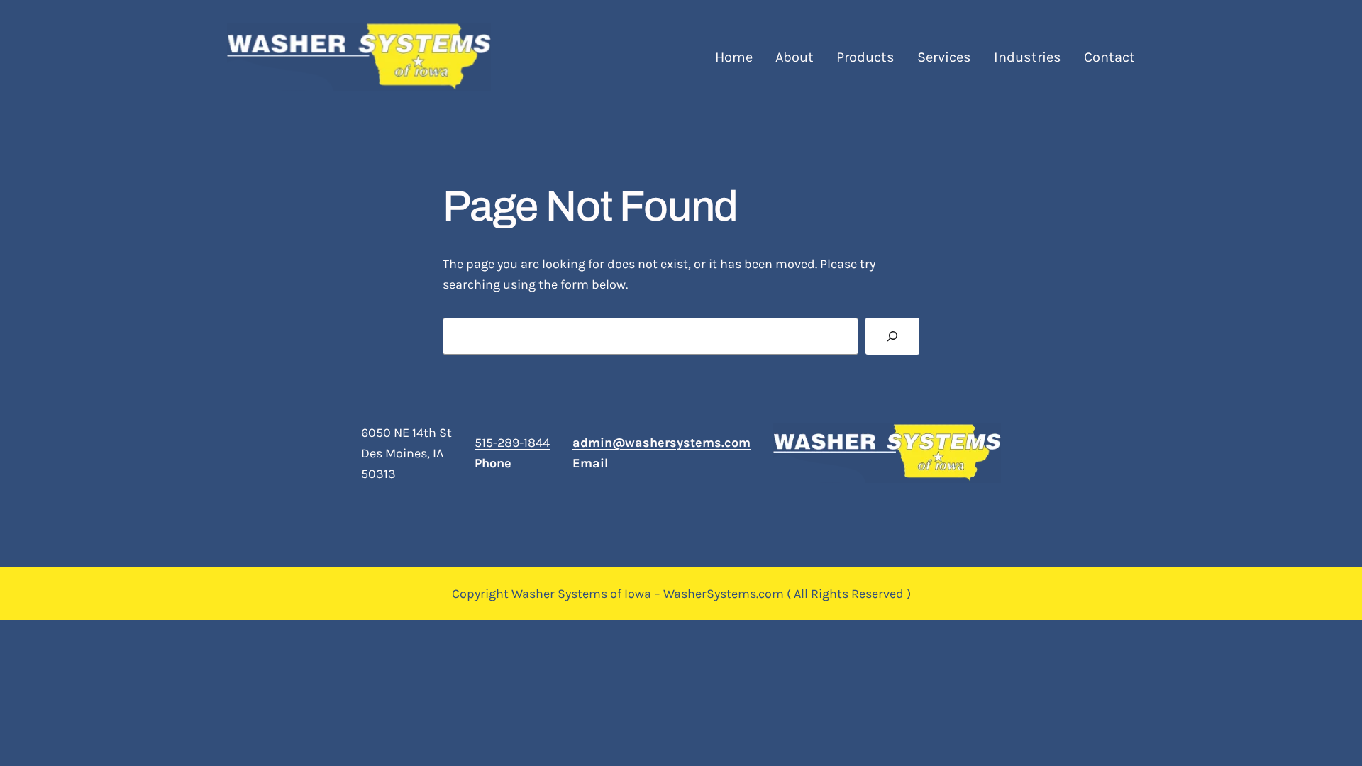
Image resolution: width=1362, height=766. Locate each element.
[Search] (892, 336)
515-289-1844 (512, 442)
